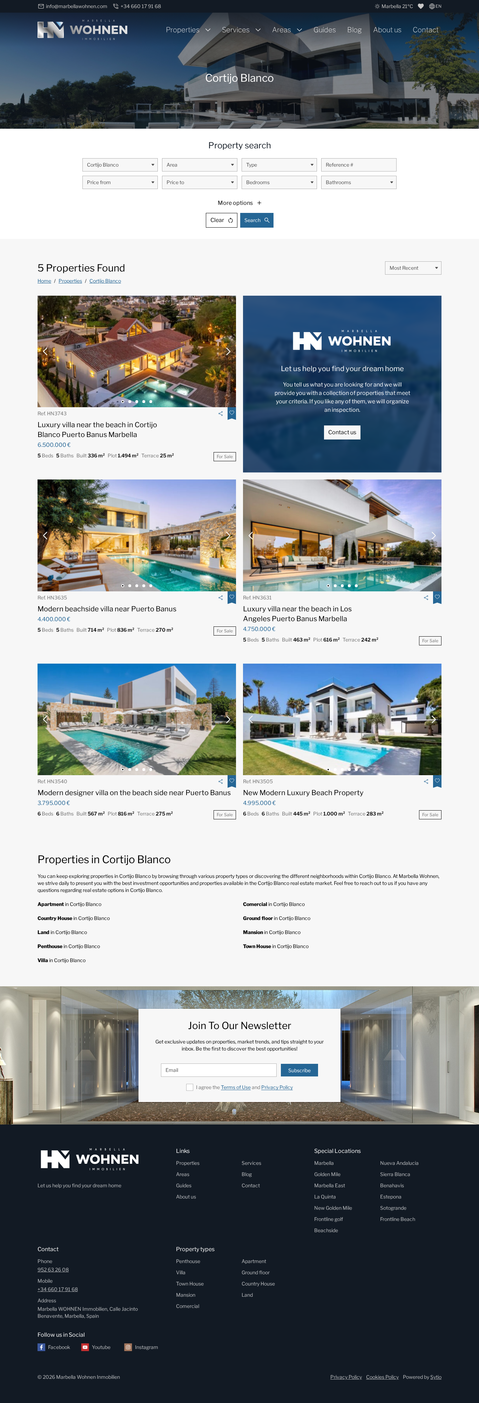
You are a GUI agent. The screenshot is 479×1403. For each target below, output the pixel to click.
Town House (190, 1284)
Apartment (254, 1261)
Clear (217, 220)
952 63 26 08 (53, 1270)
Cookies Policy (382, 1377)
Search (252, 220)
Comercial (187, 1306)
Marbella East (329, 1185)
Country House (258, 1284)
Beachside (326, 1230)
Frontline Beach (397, 1219)
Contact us (342, 432)
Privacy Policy (277, 1087)
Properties (183, 30)
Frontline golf (328, 1219)
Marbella (324, 1163)
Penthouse (188, 1261)
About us (387, 30)
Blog (354, 30)
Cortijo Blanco (105, 281)
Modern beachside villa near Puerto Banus (107, 609)
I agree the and (244, 1087)
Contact (426, 30)
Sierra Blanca (395, 1174)
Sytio (435, 1377)
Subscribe (299, 1070)
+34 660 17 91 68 (58, 1289)
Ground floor (256, 1272)
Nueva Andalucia (399, 1163)
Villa (180, 1272)
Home (44, 281)
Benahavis (392, 1185)
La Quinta (325, 1197)
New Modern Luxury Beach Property (303, 792)
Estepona (391, 1197)
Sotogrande (393, 1208)
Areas (281, 30)
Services (236, 30)
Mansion (185, 1295)
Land (247, 1295)
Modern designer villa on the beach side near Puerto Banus (134, 792)
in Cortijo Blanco (69, 904)
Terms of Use (236, 1087)
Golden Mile (327, 1174)
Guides (324, 30)
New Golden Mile (333, 1208)
